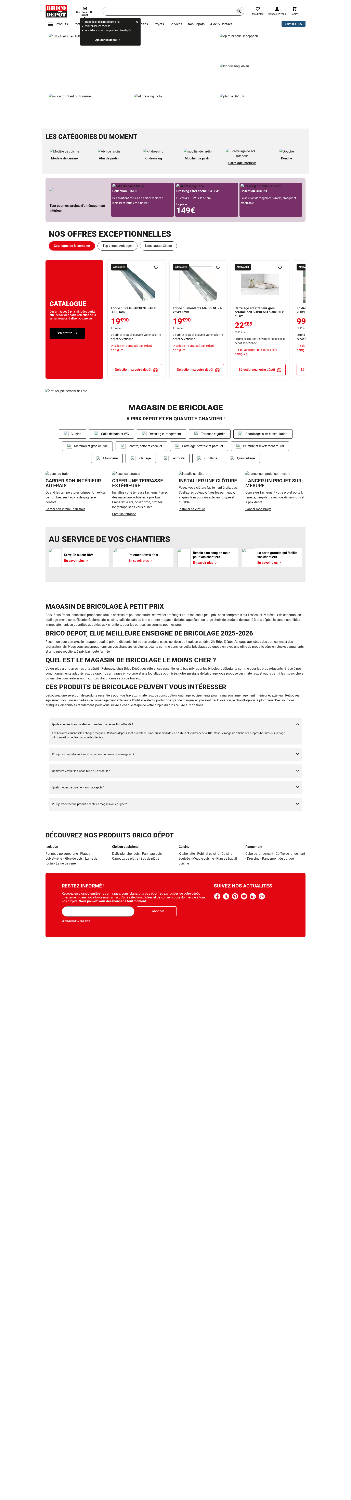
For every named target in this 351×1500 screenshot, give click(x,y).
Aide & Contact (221, 24)
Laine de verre (66, 863)
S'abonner (157, 911)
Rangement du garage (278, 858)
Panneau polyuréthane (62, 854)
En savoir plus (133, 62)
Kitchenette (187, 854)
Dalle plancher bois (126, 854)
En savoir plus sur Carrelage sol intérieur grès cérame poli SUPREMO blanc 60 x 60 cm (260, 320)
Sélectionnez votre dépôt (133, 369)
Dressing (253, 858)
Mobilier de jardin (197, 158)
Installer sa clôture (192, 509)
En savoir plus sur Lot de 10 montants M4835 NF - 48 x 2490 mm (198, 320)
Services (176, 24)
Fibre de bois (73, 858)
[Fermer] (137, 22)
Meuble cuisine (203, 858)
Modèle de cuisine (64, 158)
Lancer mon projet (258, 509)
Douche (286, 158)
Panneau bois (152, 854)
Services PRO (293, 23)
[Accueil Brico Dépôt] (56, 11)
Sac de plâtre (150, 858)
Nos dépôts (196, 24)
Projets (159, 24)
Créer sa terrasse (124, 514)
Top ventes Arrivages (117, 246)
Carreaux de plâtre (125, 858)
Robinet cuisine (208, 854)
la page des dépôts (91, 737)
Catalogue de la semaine (72, 246)
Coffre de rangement (290, 854)
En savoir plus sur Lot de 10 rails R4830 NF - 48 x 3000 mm (136, 320)
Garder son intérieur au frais (65, 509)
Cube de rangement (259, 854)
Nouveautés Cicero (158, 246)
